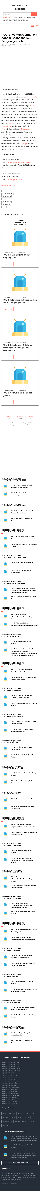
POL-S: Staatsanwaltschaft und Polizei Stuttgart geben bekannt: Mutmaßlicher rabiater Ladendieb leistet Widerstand (24, 1138)
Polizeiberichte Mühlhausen (9, 1083)
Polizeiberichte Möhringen (9, 1082)
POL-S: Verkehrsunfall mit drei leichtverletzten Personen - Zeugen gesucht (22, 860)
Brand (13, 19)
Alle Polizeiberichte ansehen (18, 1162)
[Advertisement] (20, 68)
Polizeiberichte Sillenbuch (9, 1091)
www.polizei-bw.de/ (8, 185)
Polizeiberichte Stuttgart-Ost (10, 1066)
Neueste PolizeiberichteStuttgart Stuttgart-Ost (13, 531)
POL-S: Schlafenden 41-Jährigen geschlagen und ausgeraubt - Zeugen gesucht (18, 348)
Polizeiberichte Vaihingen (9, 1097)
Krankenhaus (6, 126)
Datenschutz (4, 1183)
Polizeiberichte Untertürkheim (10, 1095)
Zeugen (25, 144)
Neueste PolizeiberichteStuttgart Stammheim (12, 897)
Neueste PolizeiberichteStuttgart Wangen (12, 975)
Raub (15, 17)
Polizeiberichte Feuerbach (9, 1078)
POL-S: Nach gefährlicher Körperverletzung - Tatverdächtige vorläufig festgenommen (22, 905)
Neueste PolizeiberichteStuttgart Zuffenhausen (13, 1027)
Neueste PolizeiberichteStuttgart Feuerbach (12, 689)
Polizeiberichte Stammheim (9, 1093)
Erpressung (25, 20)
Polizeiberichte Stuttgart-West (10, 1068)
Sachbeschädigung (7, 20)
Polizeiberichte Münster (8, 1085)
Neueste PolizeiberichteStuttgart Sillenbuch (12, 871)
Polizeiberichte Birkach (8, 1072)
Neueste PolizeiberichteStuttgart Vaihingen (12, 949)
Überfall (17, 19)
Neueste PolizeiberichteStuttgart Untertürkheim (13, 924)
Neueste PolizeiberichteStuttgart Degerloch (12, 664)
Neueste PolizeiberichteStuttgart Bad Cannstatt (13, 582)
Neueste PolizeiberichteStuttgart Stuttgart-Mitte (13, 479)
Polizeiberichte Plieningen (9, 1089)
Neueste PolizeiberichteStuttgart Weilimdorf (12, 1001)
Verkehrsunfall (31, 97)
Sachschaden (6, 97)
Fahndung (19, 17)
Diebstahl (19, 20)
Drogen (15, 20)
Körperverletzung (27, 17)
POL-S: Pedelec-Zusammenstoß (21, 799)
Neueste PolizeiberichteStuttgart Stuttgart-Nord (13, 505)
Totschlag (5, 19)
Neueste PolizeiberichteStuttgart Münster (12, 793)
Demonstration (23, 19)
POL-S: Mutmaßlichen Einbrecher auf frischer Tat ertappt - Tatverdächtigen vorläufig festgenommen (23, 590)
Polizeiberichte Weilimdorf (9, 1101)
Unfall (33, 17)
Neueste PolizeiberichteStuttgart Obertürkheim (12, 819)
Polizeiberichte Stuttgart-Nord (10, 1064)
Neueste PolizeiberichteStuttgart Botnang (12, 635)
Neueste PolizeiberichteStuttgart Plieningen (12, 844)
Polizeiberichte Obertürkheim (10, 1087)
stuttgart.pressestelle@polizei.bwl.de (19, 162)
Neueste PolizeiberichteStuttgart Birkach (12, 609)
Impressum (14, 1183)
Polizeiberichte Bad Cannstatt (10, 1070)
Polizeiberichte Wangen (8, 1099)
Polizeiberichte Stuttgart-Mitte (10, 1062)
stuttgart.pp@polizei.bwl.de (16, 180)
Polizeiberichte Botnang (8, 1074)
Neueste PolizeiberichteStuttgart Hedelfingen (12, 715)
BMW (32, 106)
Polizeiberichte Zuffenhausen (10, 1103)
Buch (8, 207)
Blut (2, 135)
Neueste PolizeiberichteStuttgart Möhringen (12, 741)
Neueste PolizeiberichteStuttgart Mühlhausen (12, 767)
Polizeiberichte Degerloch (9, 1076)
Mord (10, 19)
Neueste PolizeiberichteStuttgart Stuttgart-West (13, 556)
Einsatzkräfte (25, 129)
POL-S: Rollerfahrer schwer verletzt (22, 562)
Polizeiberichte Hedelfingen (9, 1080)
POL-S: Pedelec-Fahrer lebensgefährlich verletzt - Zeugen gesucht (22, 617)
